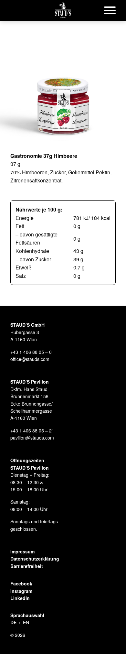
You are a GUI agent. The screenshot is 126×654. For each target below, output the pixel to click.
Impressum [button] (22, 551)
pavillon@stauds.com (32, 437)
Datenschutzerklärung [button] (34, 558)
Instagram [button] (21, 591)
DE (13, 622)
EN (26, 622)
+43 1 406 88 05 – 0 (31, 352)
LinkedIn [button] (20, 598)
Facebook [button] (21, 583)
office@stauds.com (29, 359)
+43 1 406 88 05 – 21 (32, 430)
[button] (63, 10)
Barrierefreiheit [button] (26, 566)
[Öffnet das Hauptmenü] (110, 10)
